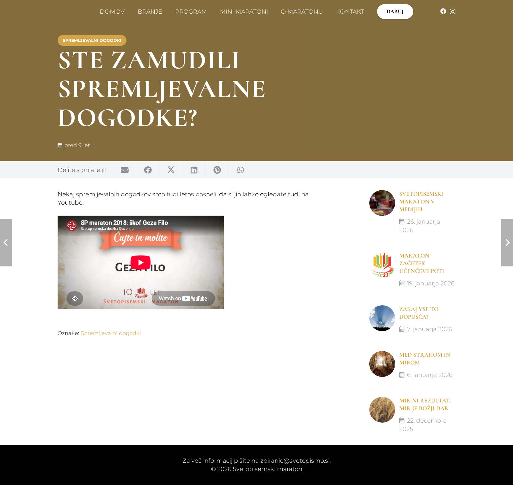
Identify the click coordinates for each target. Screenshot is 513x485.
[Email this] (124, 169)
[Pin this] (217, 169)
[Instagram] (452, 11)
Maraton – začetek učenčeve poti (421, 263)
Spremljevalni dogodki (111, 333)
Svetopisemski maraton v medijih (421, 201)
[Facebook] (443, 11)
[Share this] (147, 169)
